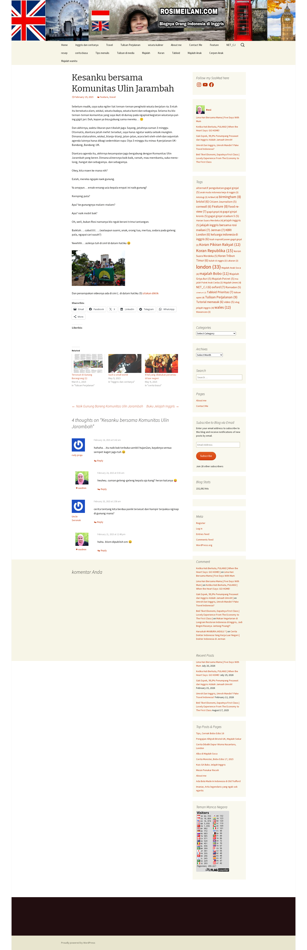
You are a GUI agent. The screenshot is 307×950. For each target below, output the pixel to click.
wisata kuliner (155, 45)
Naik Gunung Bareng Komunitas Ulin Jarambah (107, 406)
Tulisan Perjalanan (130, 45)
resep (64, 53)
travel (112, 97)
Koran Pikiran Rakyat (220, 244)
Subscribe (206, 456)
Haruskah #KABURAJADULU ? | (211, 631)
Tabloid (176, 53)
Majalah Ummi (232, 282)
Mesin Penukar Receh (207, 770)
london (208, 266)
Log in (199, 528)
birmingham (230, 197)
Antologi (202, 197)
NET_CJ (230, 45)
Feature (214, 45)
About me (176, 45)
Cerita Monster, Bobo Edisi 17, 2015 (214, 759)
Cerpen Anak (216, 53)
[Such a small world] (124, 363)
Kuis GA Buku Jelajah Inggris (211, 764)
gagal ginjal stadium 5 (223, 216)
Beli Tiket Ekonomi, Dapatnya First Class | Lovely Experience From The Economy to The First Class (217, 158)
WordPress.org (204, 545)
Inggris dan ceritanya (86, 45)
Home (64, 45)
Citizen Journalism (222, 201)
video (229, 302)
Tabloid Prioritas (220, 292)
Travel (109, 45)
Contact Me (195, 45)
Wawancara (203, 311)
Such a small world (118, 374)
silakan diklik (150, 293)
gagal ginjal (214, 211)
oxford (218, 287)
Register (200, 523)
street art (201, 292)
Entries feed (202, 534)
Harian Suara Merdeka (209, 220)
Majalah (146, 53)
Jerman (218, 230)
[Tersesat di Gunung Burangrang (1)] (88, 363)
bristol (202, 202)
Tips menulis (102, 53)
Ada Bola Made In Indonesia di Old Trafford (218, 781)
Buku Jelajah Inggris (162, 406)
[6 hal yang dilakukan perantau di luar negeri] (161, 363)
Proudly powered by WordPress (78, 942)
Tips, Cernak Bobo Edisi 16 (210, 733)
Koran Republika (214, 250)
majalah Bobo (214, 273)
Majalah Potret (223, 278)
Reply (100, 460)
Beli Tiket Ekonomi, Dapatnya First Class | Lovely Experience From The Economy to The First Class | (217, 614)
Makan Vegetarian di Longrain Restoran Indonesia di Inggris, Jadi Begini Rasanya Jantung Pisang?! (219, 622)
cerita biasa (81, 53)
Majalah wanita (69, 61)
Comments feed (204, 539)
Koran (161, 53)
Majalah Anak (195, 53)
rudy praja (77, 455)
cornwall (203, 207)
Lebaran (232, 260)
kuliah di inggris (218, 260)
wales (222, 307)
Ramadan (233, 287)
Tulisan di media (125, 53)
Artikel (213, 197)
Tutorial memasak (209, 302)
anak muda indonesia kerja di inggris (219, 192)
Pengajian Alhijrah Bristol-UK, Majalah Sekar (218, 738)
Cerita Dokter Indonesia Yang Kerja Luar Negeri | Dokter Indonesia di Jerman (217, 635)
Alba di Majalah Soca (206, 753)
